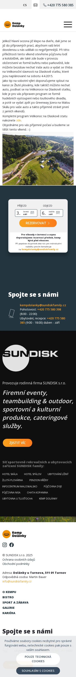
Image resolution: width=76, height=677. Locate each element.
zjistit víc (17, 443)
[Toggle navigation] (68, 24)
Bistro (8, 597)
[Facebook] (11, 544)
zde (18, 120)
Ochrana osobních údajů (18, 559)
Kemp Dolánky (48, 498)
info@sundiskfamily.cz (16, 581)
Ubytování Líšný (58, 474)
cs (25, 4)
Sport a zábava (15, 602)
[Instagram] (4, 544)
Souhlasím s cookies (38, 671)
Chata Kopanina (37, 492)
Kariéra (8, 613)
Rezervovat (36, 223)
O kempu (9, 592)
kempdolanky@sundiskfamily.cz (40, 249)
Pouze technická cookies (38, 659)
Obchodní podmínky (15, 564)
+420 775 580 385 (60, 5)
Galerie (8, 608)
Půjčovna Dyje (53, 486)
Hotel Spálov (32, 474)
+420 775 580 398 (40, 311)
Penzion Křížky (38, 480)
